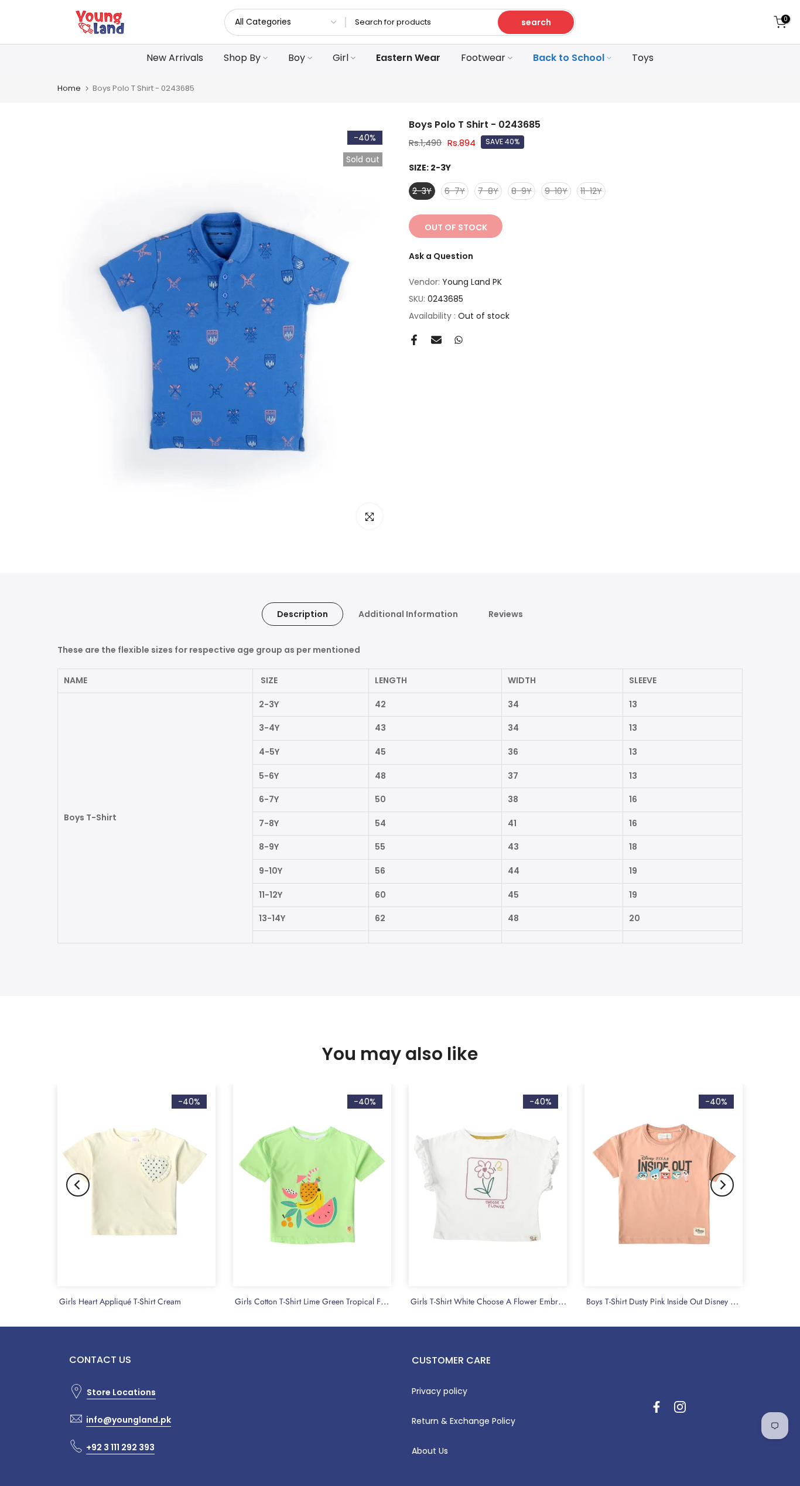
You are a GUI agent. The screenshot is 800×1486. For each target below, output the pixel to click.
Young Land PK (472, 282)
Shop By (242, 57)
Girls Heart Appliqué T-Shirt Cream (120, 1301)
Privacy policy (439, 1391)
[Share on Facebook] (414, 340)
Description (302, 613)
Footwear (483, 57)
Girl (340, 57)
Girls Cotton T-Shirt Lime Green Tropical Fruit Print (322, 1301)
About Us (430, 1451)
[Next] (722, 1185)
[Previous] (78, 1185)
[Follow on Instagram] (680, 1407)
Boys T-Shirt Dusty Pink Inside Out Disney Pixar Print (676, 1301)
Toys (643, 57)
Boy (296, 57)
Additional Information (408, 613)
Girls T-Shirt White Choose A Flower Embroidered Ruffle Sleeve (521, 1301)
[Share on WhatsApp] (458, 340)
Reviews (505, 613)
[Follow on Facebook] (656, 1407)
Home (69, 88)
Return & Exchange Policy (463, 1421)
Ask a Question (441, 256)
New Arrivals (174, 57)
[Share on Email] (436, 340)
